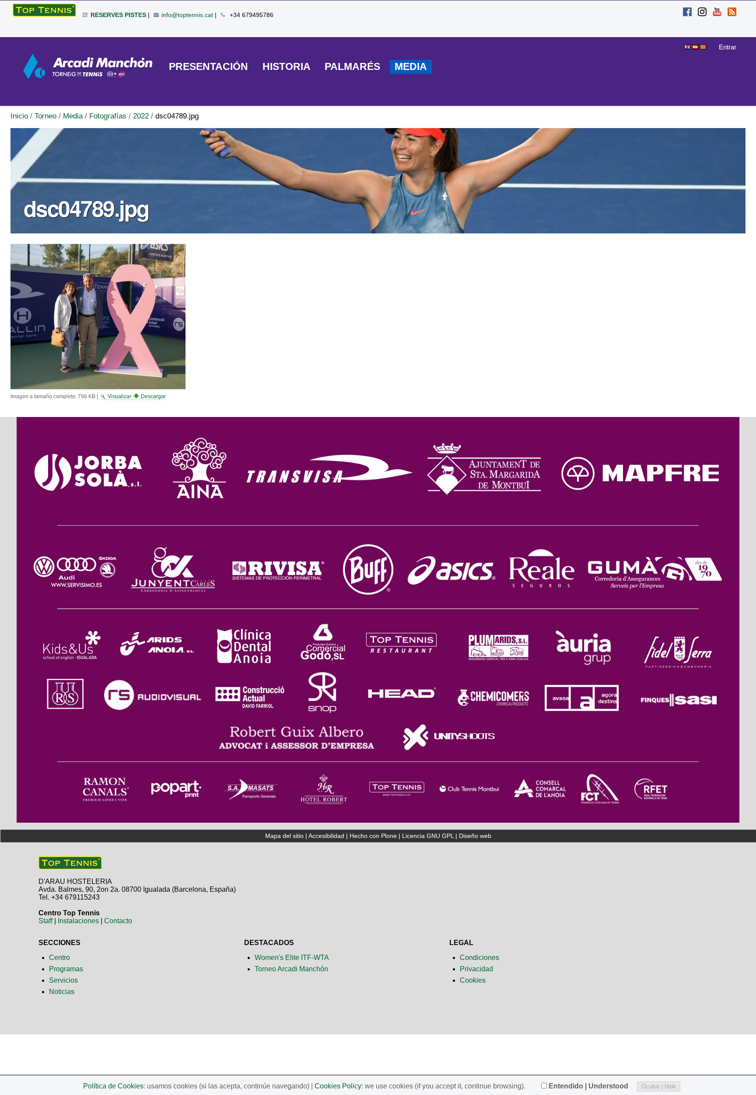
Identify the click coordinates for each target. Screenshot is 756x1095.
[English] (688, 45)
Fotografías (107, 116)
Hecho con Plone (373, 835)
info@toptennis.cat (187, 14)
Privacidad (476, 969)
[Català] (703, 45)
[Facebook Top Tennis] (687, 12)
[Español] (44, 10)
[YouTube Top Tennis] (717, 12)
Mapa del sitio (284, 835)
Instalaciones (78, 921)
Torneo (45, 116)
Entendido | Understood (588, 1086)
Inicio (19, 116)
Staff (45, 921)
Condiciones (479, 957)
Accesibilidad (326, 835)
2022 (141, 116)
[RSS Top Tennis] (731, 12)
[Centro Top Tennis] (70, 865)
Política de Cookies (113, 1086)
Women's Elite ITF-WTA (292, 957)
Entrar (727, 47)
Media (73, 116)
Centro (59, 957)
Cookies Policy (338, 1086)
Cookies (473, 980)
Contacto (118, 921)
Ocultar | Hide (658, 1086)
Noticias (61, 991)
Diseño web (475, 835)
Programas (66, 969)
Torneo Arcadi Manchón (291, 969)
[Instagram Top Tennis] (702, 12)
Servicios (63, 980)
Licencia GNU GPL (428, 835)
